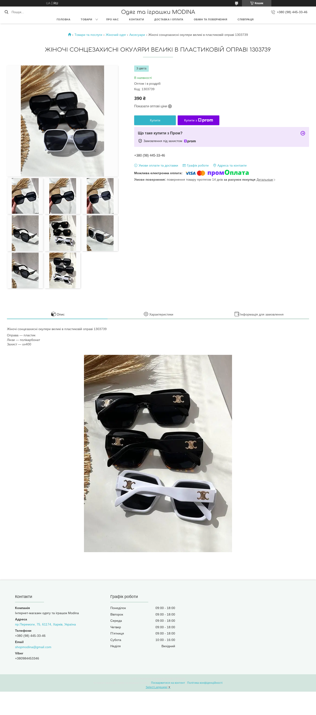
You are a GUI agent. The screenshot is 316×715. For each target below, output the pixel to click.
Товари (86, 19)
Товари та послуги (88, 35)
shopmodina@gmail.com (33, 647)
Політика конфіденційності (205, 682)
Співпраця (246, 19)
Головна (64, 19)
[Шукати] (6, 12)
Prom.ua (180, 678)
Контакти (136, 19)
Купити (155, 120)
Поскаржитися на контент (168, 682)
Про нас (112, 19)
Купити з (190, 120)
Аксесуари (137, 35)
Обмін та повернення (210, 19)
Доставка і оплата (168, 19)
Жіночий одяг (116, 35)
